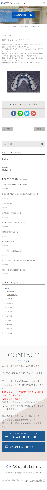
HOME (10, 26)
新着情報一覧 (16, 26)
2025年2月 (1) (12, 291)
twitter (27, 113)
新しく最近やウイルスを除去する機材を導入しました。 (20, 260)
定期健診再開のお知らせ (10, 232)
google (33, 113)
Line (20, 113)
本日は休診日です (8, 203)
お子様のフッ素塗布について (11, 213)
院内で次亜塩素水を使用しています (13, 270)
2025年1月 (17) (12, 295)
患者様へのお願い (8, 241)
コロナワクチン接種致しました (12, 251)
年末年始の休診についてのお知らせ (13, 222)
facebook (13, 113)
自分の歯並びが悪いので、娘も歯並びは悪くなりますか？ (21, 194)
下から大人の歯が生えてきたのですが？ (15, 184)
